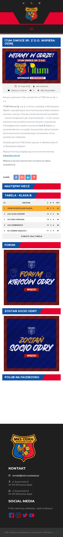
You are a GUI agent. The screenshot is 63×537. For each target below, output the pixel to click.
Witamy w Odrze (19, 90)
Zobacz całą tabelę (31, 236)
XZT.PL (55, 532)
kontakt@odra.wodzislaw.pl (26, 475)
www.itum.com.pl (11, 155)
